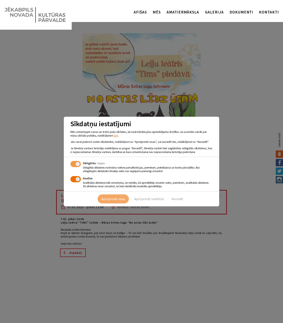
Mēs (157, 12)
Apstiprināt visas (113, 199)
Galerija (214, 12)
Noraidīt (177, 199)
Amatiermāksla (183, 12)
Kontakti (269, 12)
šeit (116, 135)
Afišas (140, 12)
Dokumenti (241, 12)
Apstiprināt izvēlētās (149, 199)
